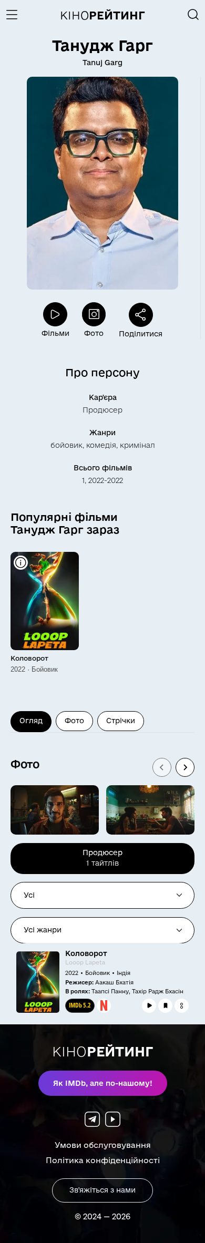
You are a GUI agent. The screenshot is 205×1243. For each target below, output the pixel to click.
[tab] (102, 858)
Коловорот (29, 658)
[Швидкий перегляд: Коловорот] (21, 563)
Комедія (101, 445)
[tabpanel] (102, 985)
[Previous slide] (161, 767)
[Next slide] (185, 767)
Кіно (102, 15)
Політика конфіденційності (103, 1160)
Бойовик (66, 445)
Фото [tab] (74, 720)
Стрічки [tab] (120, 720)
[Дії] (182, 1006)
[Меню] (15, 14)
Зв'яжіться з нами (102, 1190)
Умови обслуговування (103, 1145)
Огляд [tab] (31, 720)
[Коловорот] (45, 601)
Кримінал (137, 445)
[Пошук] (193, 14)
